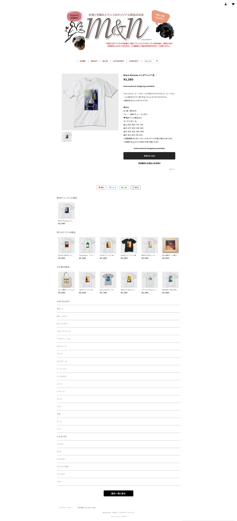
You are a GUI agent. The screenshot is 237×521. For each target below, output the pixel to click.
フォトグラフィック (64, 331)
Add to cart (149, 156)
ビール (59, 421)
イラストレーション (64, 339)
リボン (59, 482)
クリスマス (61, 474)
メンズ (59, 384)
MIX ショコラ (62, 316)
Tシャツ (60, 354)
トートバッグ (61, 369)
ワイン (59, 429)
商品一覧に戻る (118, 493)
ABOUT (94, 61)
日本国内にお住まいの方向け (149, 163)
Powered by (116, 516)
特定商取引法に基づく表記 (86, 508)
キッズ (59, 399)
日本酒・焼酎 (62, 436)
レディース (61, 391)
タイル (59, 451)
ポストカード (62, 346)
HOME (83, 61)
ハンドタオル (62, 376)
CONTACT (134, 61)
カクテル (60, 444)
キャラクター (62, 459)
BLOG (105, 61)
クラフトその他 (62, 467)
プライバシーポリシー (66, 508)
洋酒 (58, 414)
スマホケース (62, 361)
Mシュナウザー (63, 324)
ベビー (59, 406)
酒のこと (60, 309)
